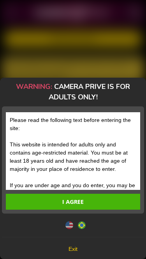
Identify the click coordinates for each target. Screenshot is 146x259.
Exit (73, 249)
